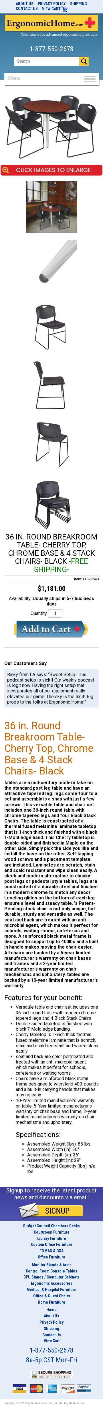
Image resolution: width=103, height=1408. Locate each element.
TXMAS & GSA (52, 1250)
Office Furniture (51, 1257)
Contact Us (27, 8)
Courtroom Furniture (52, 1232)
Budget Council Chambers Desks (51, 1226)
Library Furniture (51, 1238)
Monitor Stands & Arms (52, 1264)
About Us (24, 3)
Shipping (78, 3)
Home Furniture (51, 1302)
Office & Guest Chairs (51, 1296)
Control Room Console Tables (51, 1271)
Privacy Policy (52, 3)
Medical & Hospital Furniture (51, 1289)
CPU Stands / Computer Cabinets (51, 1277)
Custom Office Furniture (51, 1244)
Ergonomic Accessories (51, 1283)
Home (51, 1309)
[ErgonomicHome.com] (51, 25)
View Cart (52, 9)
